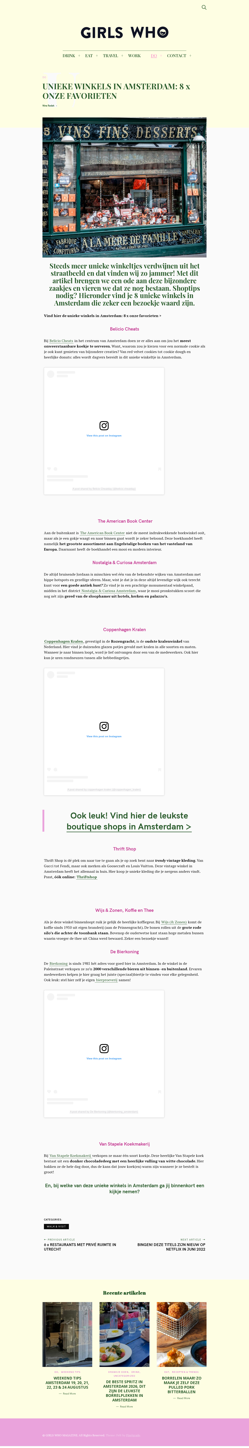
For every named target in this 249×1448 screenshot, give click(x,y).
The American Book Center (102, 532)
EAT (89, 55)
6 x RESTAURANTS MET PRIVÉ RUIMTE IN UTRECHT (80, 1247)
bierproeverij (106, 979)
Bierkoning (59, 963)
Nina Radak (48, 105)
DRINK (69, 55)
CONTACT (176, 55)
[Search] (204, 7)
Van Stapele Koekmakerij (71, 1155)
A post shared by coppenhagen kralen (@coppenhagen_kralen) (104, 789)
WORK (134, 55)
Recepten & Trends (185, 1372)
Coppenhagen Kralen (63, 641)
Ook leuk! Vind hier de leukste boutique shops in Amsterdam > (129, 821)
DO (154, 55)
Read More (69, 1393)
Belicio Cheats (61, 340)
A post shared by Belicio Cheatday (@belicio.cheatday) (104, 488)
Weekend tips (70, 1372)
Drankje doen (118, 1372)
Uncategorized (124, 1375)
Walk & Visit (56, 1226)
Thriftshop (87, 876)
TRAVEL (110, 55)
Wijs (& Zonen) (174, 921)
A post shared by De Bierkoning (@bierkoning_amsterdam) (104, 1111)
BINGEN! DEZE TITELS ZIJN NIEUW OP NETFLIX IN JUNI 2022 (171, 1247)
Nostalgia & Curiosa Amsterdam (108, 590)
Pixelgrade (133, 1435)
